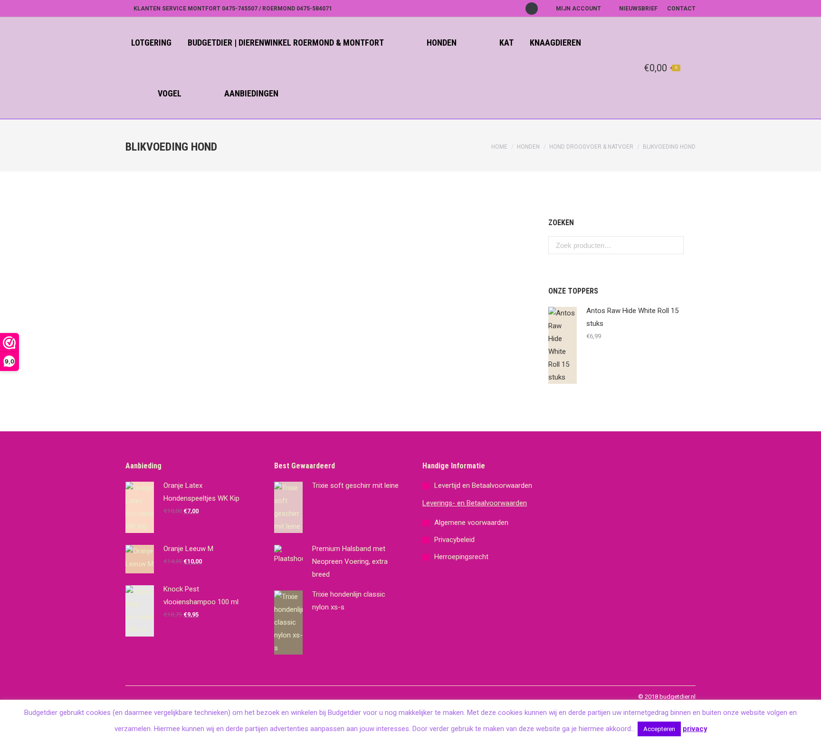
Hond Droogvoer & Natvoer (591, 146)
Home (499, 146)
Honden (528, 146)
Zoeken (673, 245)
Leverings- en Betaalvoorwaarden (474, 503)
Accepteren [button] (659, 728)
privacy (695, 728)
